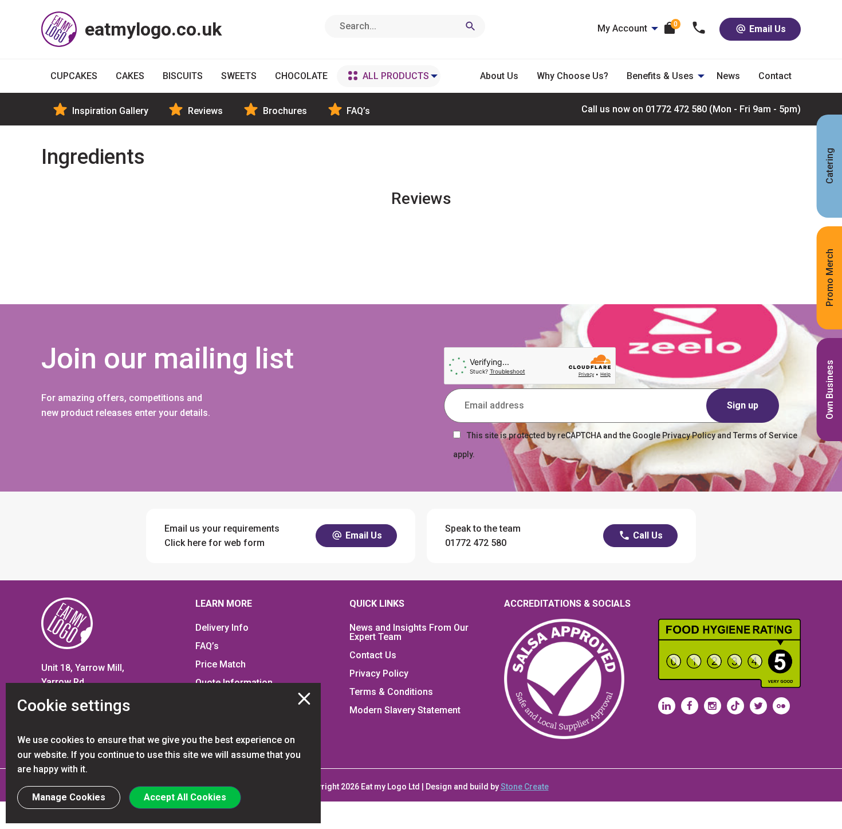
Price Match (220, 664)
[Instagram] (712, 705)
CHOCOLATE (301, 75)
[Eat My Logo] (67, 622)
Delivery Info (222, 627)
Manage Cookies (68, 797)
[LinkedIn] (666, 705)
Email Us (766, 28)
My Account (622, 28)
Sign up (742, 405)
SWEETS (239, 75)
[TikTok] (735, 705)
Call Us (647, 535)
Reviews (204, 110)
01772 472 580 (691, 109)
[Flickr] (781, 705)
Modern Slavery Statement (405, 710)
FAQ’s (357, 110)
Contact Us (372, 655)
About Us (499, 75)
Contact (775, 75)
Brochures (284, 110)
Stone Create (525, 786)
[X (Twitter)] (758, 705)
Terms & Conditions (391, 691)
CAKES (130, 75)
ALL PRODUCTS (396, 75)
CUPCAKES (73, 75)
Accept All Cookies (185, 797)
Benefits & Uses (660, 75)
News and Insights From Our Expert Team (409, 632)
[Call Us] (699, 28)
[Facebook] (689, 705)
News (728, 75)
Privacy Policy (378, 673)
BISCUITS (183, 75)
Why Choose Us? (572, 75)
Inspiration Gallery (109, 110)
